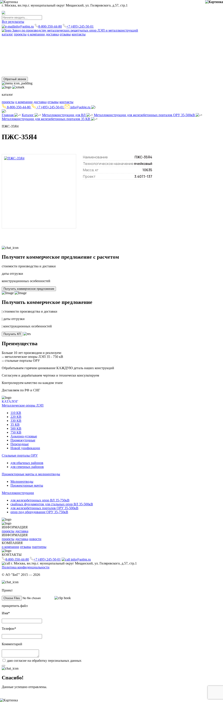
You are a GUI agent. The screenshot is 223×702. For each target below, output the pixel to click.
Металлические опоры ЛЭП (23, 38)
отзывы (65, 34)
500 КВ (46, 42)
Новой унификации (146, 42)
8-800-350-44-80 (50, 26)
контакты (79, 34)
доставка (52, 34)
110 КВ (6, 42)
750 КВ (57, 42)
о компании (36, 34)
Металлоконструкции (18, 67)
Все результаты (13, 21)
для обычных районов (18, 55)
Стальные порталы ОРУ (20, 51)
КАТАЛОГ (10, 401)
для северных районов (52, 55)
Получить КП (12, 334)
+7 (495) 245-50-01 (80, 26)
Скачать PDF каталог (18, 47)
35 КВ (37, 42)
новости (35, 539)
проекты (20, 34)
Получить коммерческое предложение (28, 288)
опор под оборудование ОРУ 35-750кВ (39, 512)
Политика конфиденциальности (25, 567)
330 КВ (27, 42)
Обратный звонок (14, 79)
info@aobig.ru (24, 26)
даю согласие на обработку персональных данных (44, 660)
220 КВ (17, 42)
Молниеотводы (13, 63)
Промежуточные (101, 42)
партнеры (39, 547)
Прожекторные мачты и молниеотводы (31, 59)
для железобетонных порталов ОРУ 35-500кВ (174, 71)
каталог (7, 34)
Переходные (123, 42)
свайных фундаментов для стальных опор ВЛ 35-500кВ (100, 71)
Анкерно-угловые (75, 42)
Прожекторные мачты (41, 63)
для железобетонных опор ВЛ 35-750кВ (30, 71)
